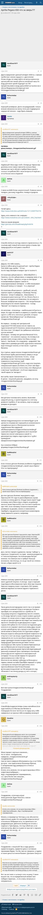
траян (9, 116)
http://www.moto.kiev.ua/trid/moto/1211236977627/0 (21, 211)
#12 (41, 481)
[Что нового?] (37, 3)
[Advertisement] (21, 36)
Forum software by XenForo (16, 913)
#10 (41, 417)
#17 (41, 703)
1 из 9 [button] (16, 885)
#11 (41, 460)
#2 (41, 103)
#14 (41, 576)
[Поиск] (41, 3)
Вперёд (22, 885)
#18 (41, 726)
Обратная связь (6, 907)
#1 (41, 71)
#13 (41, 526)
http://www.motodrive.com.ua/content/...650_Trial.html (21, 218)
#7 (41, 239)
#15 (41, 603)
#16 (41, 684)
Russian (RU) (18, 904)
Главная (11, 909)
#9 (41, 394)
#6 (41, 205)
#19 (41, 792)
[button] (2, 2)
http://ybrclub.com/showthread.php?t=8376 (17, 224)
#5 (41, 186)
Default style (7, 904)
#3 (41, 124)
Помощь (4, 909)
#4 (41, 161)
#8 (41, 260)
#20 (41, 843)
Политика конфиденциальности (23, 907)
